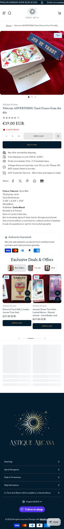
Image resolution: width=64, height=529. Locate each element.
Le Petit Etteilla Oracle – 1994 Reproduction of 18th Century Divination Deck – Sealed (15, 312)
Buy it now (32, 144)
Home (8, 25)
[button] (9, 13)
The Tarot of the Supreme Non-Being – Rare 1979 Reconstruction (47, 311)
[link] (13, 181)
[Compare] (57, 136)
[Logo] (32, 13)
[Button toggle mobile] (5, 13)
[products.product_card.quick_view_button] (27, 293)
